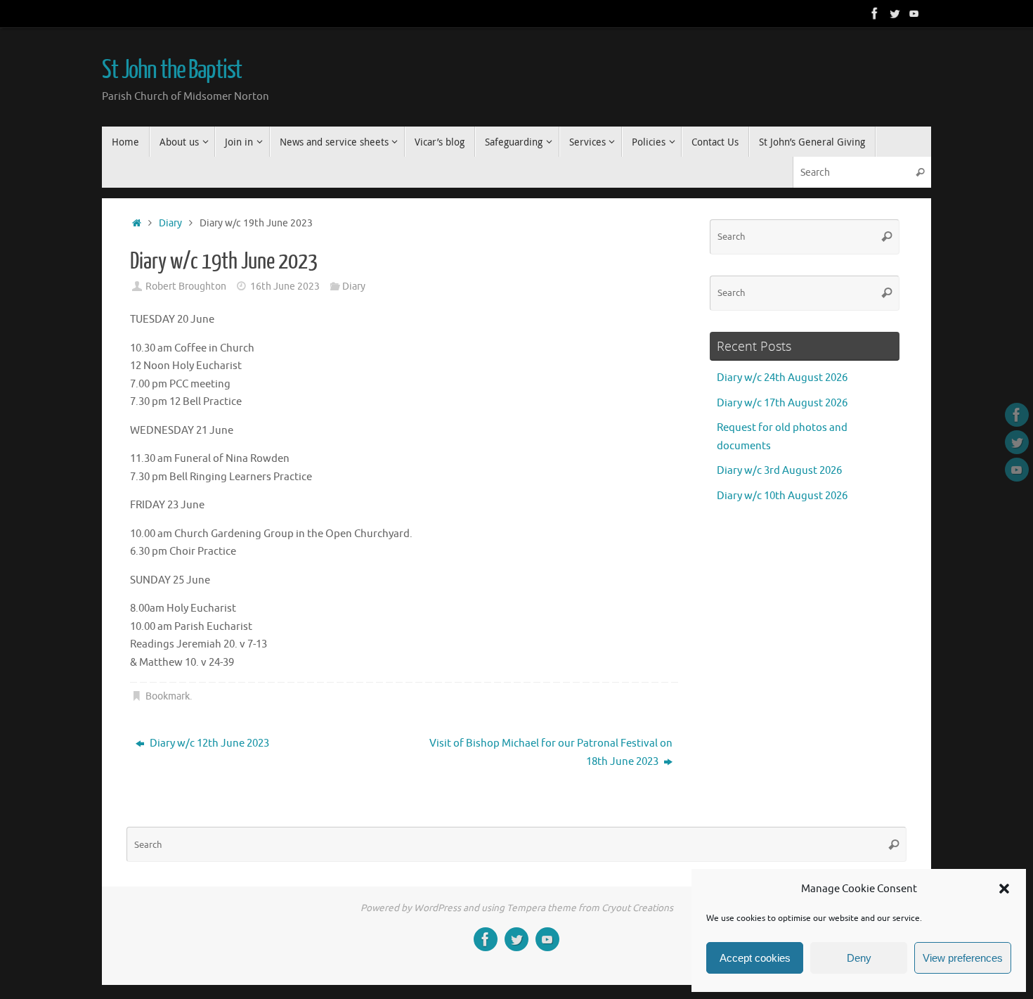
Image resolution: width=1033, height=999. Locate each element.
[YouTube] (914, 13)
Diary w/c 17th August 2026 (782, 403)
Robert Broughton (185, 286)
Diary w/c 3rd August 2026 (779, 470)
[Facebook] (875, 13)
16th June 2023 (285, 286)
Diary (170, 223)
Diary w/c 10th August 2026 (782, 496)
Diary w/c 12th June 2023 (208, 743)
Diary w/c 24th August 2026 (782, 378)
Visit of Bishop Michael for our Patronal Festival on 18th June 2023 (551, 752)
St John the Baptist (172, 70)
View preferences (963, 958)
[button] (1004, 889)
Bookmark (167, 696)
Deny (859, 958)
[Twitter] (894, 13)
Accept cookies (755, 958)
